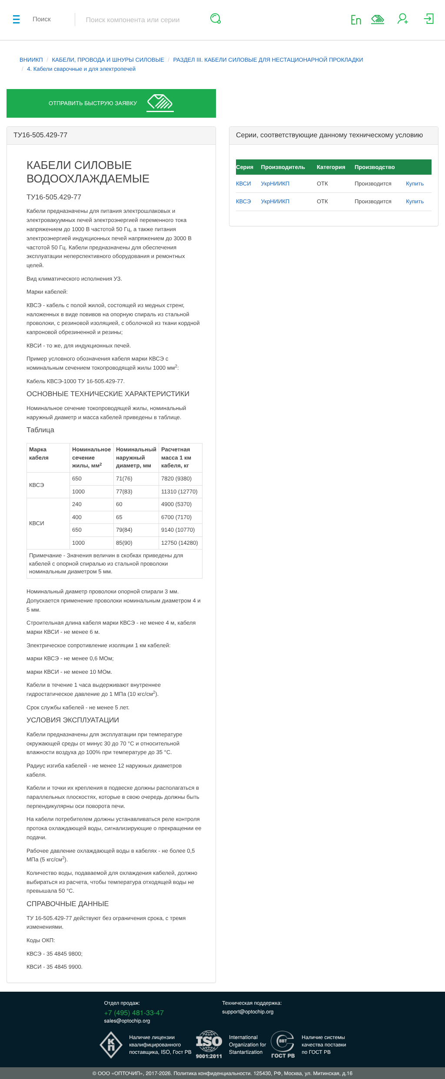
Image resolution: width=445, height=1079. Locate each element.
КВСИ (243, 183)
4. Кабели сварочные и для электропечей (81, 69)
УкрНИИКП (275, 183)
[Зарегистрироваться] (402, 22)
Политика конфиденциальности (211, 1073)
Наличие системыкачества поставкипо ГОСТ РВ (324, 1044)
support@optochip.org (247, 1011)
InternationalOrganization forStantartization (247, 1044)
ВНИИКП (31, 59)
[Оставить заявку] (377, 19)
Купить (415, 183)
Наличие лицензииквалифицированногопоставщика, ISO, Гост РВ (160, 1044)
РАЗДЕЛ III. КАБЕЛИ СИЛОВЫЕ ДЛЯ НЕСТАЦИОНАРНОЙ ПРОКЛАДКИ (268, 59)
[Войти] (428, 22)
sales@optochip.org (127, 1020)
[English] (359, 19)
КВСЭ (243, 201)
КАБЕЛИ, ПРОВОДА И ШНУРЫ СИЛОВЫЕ (108, 59)
